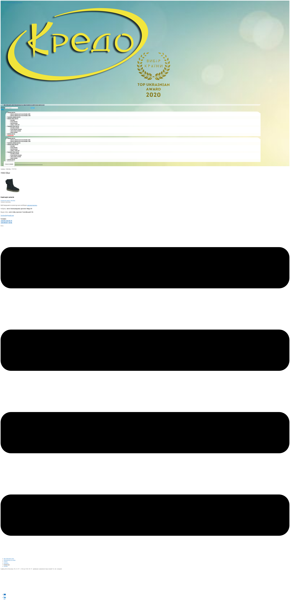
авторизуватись (32, 205)
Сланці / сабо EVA (14, 124)
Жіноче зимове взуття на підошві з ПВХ (20, 115)
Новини (28, 105)
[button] (145, 391)
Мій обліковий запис (9, 105)
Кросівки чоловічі (14, 127)
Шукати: (3, 108)
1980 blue (8, 169)
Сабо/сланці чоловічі (15, 130)
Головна (3, 169)
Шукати (32, 107)
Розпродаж (38, 105)
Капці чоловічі (13, 132)
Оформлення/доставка (20, 105)
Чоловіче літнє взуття (13, 126)
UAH (5, 598)
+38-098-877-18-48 (6, 222)
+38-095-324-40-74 (6, 221)
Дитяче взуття (11, 134)
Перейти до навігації (6, 2)
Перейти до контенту (16, 2)
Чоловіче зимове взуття (13, 117)
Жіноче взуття (11, 112)
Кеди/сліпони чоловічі (16, 129)
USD (5, 595)
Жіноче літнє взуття (12, 118)
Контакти (32, 105)
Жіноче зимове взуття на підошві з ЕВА (20, 114)
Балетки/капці (14, 123)
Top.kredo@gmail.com (7, 215)
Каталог (43, 105)
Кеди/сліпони (13, 121)
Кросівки (12, 120)
